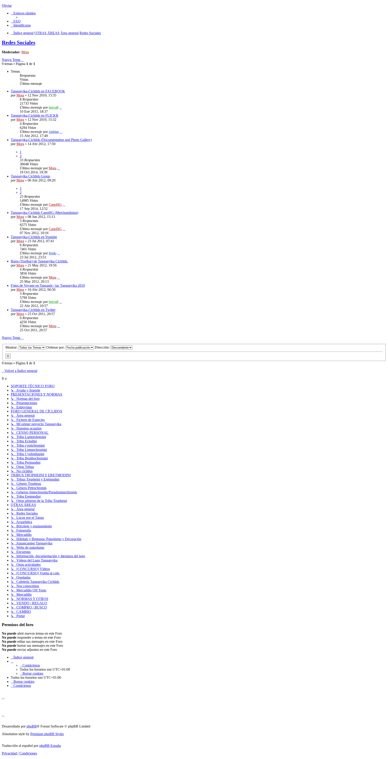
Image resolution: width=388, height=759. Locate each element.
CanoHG (55, 204)
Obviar (7, 5)
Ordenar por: (55, 347)
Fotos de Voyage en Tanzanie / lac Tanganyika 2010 (48, 285)
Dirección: (102, 347)
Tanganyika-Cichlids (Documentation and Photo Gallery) (51, 140)
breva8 (53, 107)
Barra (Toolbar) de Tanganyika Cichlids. (39, 261)
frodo (52, 253)
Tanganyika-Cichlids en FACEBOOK (38, 91)
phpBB (31, 726)
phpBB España (50, 746)
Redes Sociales (18, 42)
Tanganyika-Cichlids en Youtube (34, 237)
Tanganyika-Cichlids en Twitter (33, 310)
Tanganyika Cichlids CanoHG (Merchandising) (44, 213)
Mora (25, 52)
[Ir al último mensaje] (60, 107)
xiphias (54, 132)
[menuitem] (16, 21)
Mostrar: (11, 347)
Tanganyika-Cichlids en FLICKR (34, 115)
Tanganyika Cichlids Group (30, 176)
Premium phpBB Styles (47, 734)
